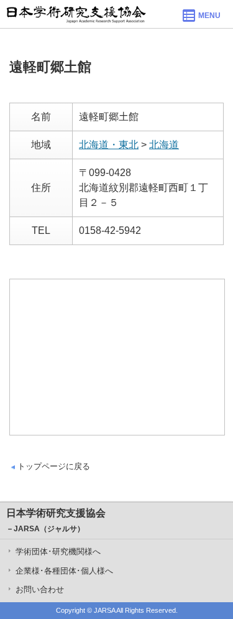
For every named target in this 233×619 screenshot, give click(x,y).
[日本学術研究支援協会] (76, 14)
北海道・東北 (109, 144)
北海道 (164, 144)
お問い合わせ (40, 589)
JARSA (104, 610)
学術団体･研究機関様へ (58, 551)
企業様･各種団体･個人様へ (64, 570)
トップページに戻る (53, 466)
